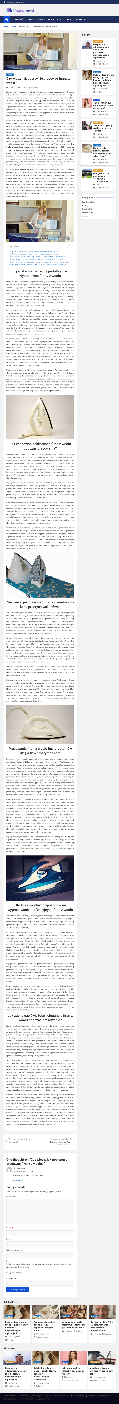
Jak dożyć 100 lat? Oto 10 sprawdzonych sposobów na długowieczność (102, 1326)
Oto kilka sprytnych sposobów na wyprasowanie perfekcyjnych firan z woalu (40, 262)
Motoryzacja (54, 19)
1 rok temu (99, 185)
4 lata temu (13, 87)
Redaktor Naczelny (102, 64)
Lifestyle (40, 19)
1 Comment (35, 87)
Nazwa (9, 1228)
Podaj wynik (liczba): (14, 1273)
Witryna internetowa (14, 1250)
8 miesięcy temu (101, 61)
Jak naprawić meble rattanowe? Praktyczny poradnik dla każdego (73, 1325)
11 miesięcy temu (102, 89)
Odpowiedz (17, 1180)
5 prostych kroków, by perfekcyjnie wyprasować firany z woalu (35, 251)
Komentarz (11, 1196)
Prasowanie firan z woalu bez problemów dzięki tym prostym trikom (37, 259)
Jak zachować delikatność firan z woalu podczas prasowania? (35, 254)
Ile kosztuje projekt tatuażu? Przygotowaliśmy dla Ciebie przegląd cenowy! (60, 1142)
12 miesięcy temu (102, 159)
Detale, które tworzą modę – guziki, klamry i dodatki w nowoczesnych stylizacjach (103, 80)
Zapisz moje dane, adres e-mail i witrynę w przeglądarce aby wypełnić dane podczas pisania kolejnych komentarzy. (38, 1265)
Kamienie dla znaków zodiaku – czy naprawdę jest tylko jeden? (102, 152)
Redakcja (80, 19)
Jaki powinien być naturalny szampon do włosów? (103, 105)
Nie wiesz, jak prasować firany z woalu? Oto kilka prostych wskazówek (38, 257)
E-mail (9, 1239)
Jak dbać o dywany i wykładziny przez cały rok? (103, 128)
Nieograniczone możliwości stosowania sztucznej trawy (101, 177)
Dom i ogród (18, 19)
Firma (30, 19)
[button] (66, 247)
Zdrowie (68, 19)
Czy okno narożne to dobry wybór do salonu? (22, 1140)
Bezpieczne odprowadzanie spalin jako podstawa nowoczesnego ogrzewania (101, 51)
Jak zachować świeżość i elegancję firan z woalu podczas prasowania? (39, 265)
